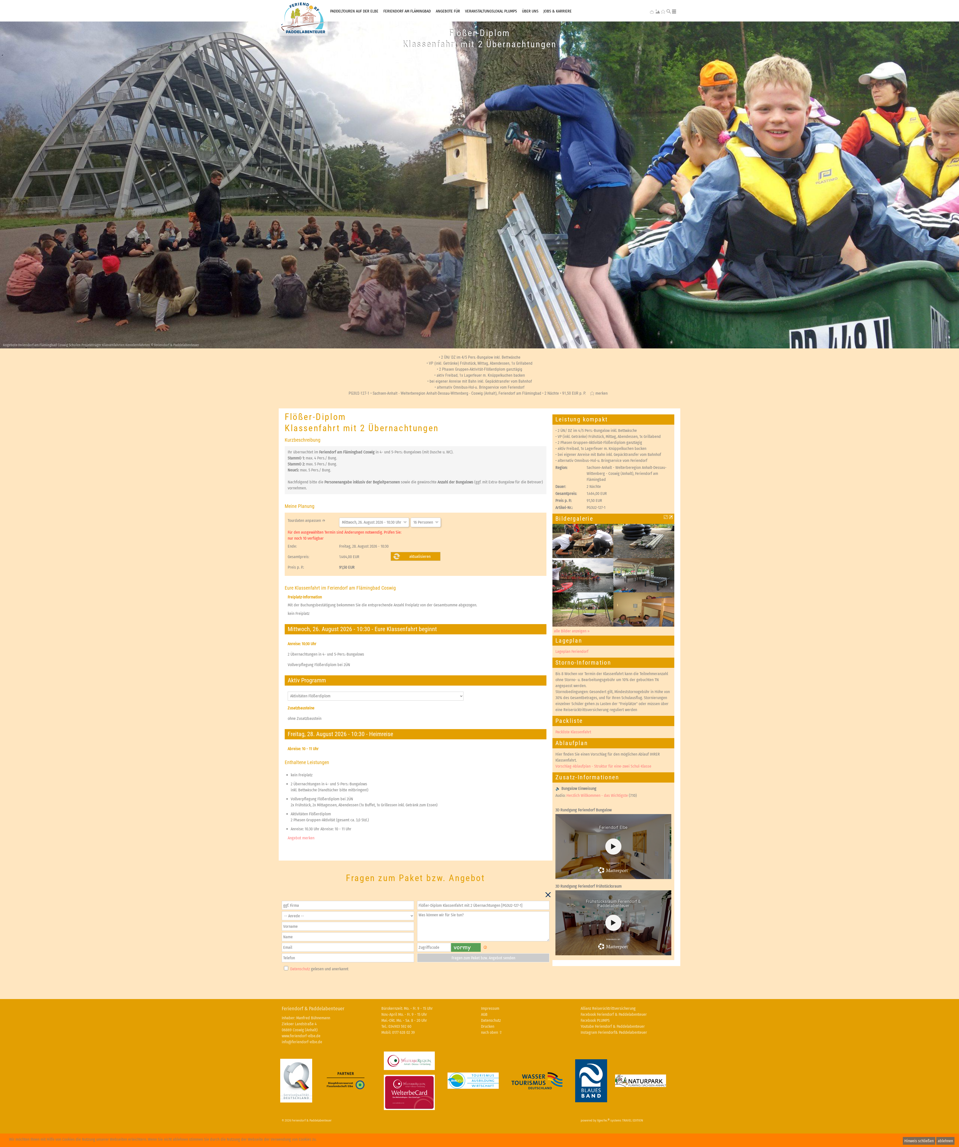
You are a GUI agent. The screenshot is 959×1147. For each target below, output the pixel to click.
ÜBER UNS (530, 11)
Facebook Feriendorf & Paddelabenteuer (614, 1014)
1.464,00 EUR (349, 556)
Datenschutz (300, 969)
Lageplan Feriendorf (571, 651)
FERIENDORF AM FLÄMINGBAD (407, 11)
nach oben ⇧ (491, 1032)
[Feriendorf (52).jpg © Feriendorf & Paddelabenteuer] (582, 609)
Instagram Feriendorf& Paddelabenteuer (614, 1032)
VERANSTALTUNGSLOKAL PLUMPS (491, 11)
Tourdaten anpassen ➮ (306, 520)
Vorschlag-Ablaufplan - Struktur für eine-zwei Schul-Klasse (603, 766)
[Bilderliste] (671, 517)
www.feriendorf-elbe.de (301, 1036)
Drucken (487, 1026)
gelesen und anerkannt (319, 969)
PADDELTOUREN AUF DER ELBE (354, 11)
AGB (484, 1014)
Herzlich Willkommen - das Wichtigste (597, 795)
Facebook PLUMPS (595, 1020)
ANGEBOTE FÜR (448, 11)
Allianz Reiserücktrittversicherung (608, 1008)
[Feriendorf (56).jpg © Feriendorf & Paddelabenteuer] (643, 575)
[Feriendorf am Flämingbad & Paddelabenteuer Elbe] (303, 18)
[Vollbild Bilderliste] (665, 517)
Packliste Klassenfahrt (573, 732)
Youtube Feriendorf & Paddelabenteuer (613, 1026)
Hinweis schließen (919, 1141)
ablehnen (945, 1141)
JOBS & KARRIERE (557, 11)
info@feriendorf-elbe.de (302, 1042)
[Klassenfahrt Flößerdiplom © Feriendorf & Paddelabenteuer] (582, 541)
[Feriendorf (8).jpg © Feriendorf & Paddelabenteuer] (643, 609)
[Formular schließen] (547, 894)
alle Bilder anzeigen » (572, 631)
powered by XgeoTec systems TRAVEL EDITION (612, 1120)
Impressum (490, 1008)
